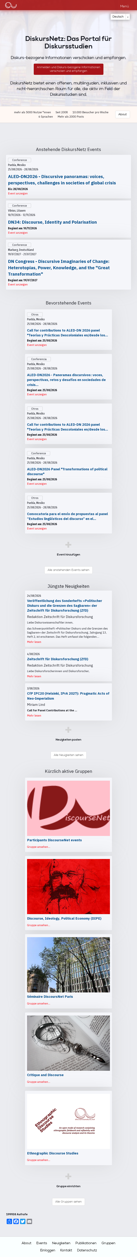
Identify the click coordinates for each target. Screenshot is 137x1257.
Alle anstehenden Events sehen (68, 570)
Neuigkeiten (61, 1243)
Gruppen (108, 1243)
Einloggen (47, 1250)
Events (41, 1243)
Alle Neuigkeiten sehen (68, 755)
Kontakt (66, 1250)
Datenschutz (87, 1250)
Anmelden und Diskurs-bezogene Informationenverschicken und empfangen (68, 69)
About (26, 1243)
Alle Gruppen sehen (68, 1202)
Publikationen (86, 1243)
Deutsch (118, 17)
